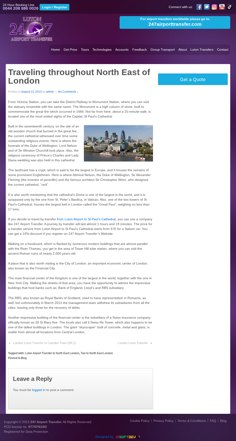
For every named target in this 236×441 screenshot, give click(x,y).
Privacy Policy (163, 421)
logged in (38, 390)
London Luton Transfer (133, 343)
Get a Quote (193, 79)
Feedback (139, 49)
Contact (222, 49)
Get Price (70, 49)
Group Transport (162, 49)
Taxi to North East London (97, 353)
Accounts (122, 49)
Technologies (102, 49)
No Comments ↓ (68, 91)
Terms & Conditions (191, 421)
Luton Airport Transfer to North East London (52, 353)
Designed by (105, 436)
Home (55, 49)
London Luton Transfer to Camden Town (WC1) (44, 343)
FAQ (213, 421)
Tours (85, 49)
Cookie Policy (140, 421)
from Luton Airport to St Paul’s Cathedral (86, 219)
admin (50, 91)
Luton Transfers (201, 49)
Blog (24, 358)
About (182, 49)
